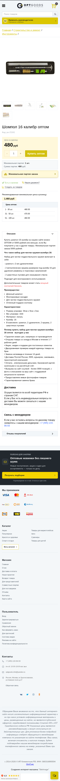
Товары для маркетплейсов (42, 531)
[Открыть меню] (3, 5)
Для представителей (10, 582)
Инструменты (9, 34)
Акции (4, 531)
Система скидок (8, 637)
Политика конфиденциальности (14, 644)
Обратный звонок (9, 626)
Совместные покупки (10, 585)
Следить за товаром (13, 187)
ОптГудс (30, 764)
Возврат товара (8, 578)
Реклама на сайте (9, 640)
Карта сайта (7, 599)
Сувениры (35, 537)
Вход (4, 616)
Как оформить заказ (10, 630)
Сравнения (6, 623)
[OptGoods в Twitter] (27, 694)
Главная (6, 30)
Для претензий (8, 633)
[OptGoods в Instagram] (33, 694)
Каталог (6, 526)
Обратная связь (12, 686)
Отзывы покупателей (16, 434)
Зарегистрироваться (10, 620)
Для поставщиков (9, 589)
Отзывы (5, 592)
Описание (11, 234)
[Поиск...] (55, 14)
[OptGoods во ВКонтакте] (21, 694)
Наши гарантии (8, 575)
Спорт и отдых (8, 541)
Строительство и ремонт (26, 30)
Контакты (6, 596)
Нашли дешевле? (32, 183)
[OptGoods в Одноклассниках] (39, 694)
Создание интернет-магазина (24, 769)
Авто (33, 534)
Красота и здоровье (10, 537)
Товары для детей (38, 541)
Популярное (7, 534)
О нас (4, 568)
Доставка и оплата (9, 571)
